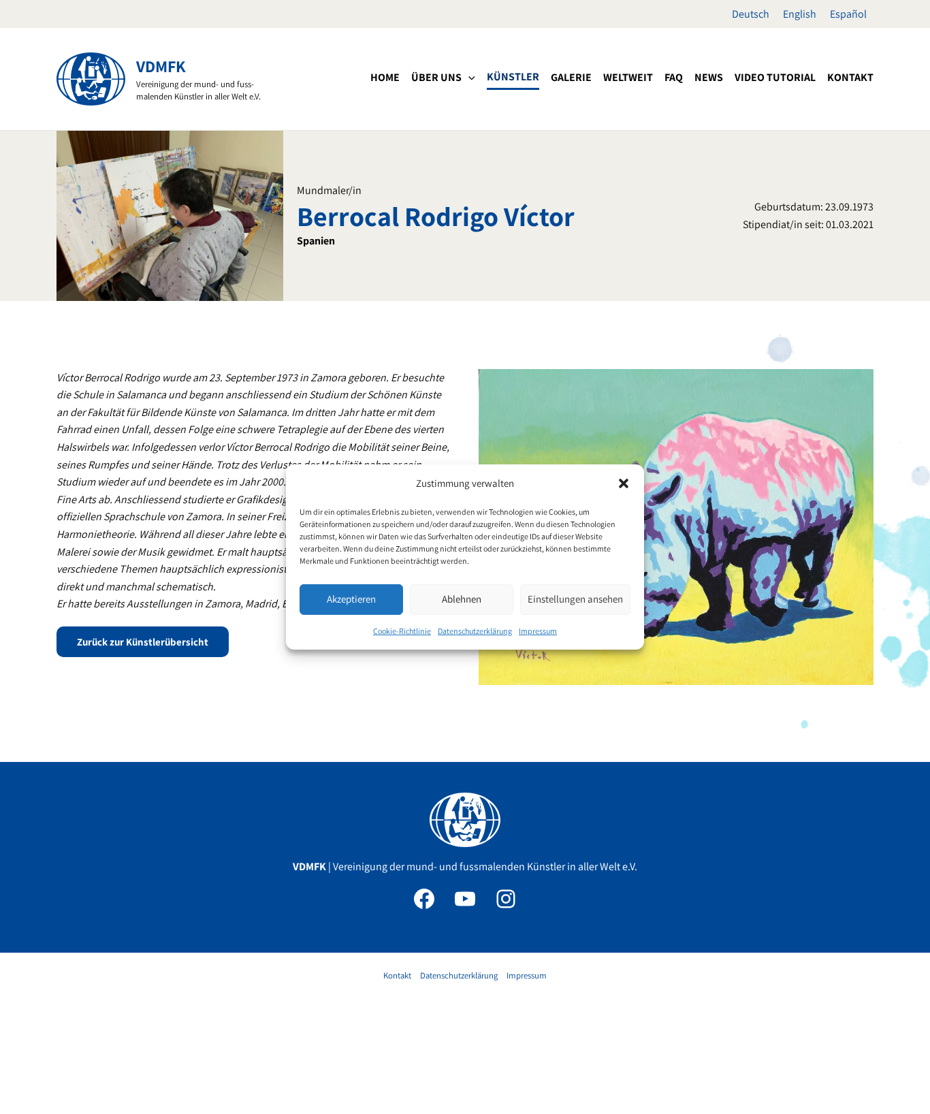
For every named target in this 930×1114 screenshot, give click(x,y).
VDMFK (161, 66)
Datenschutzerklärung (475, 631)
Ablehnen (461, 598)
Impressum (538, 631)
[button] (623, 483)
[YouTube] (465, 899)
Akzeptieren (351, 598)
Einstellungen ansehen (575, 598)
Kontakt (397, 975)
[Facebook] (424, 899)
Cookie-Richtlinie (402, 631)
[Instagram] (506, 899)
